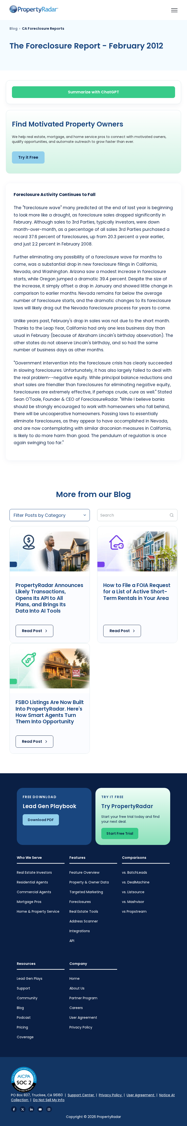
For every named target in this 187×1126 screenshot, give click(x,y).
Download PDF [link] (41, 819)
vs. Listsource (133, 892)
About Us (76, 988)
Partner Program (83, 998)
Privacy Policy (80, 1027)
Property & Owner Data (89, 882)
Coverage (25, 1037)
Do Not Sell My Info (49, 1099)
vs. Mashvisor (133, 901)
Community (27, 998)
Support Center (81, 1095)
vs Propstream (134, 911)
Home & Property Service (38, 911)
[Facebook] (14, 1109)
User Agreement (83, 1017)
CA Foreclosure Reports (43, 28)
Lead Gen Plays (29, 978)
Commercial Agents (34, 892)
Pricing (22, 1027)
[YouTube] (40, 1109)
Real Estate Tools (83, 911)
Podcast (24, 1017)
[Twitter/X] (23, 1109)
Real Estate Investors (34, 872)
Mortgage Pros (29, 901)
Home (74, 978)
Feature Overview (84, 872)
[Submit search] (171, 515)
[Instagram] (49, 1109)
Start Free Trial (119, 833)
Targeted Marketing (86, 892)
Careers (76, 1007)
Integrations (79, 931)
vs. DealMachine (136, 882)
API (71, 940)
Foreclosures (80, 901)
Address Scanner (83, 921)
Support (23, 988)
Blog (13, 28)
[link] (33, 9)
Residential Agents (32, 882)
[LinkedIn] (31, 1109)
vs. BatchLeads (134, 872)
